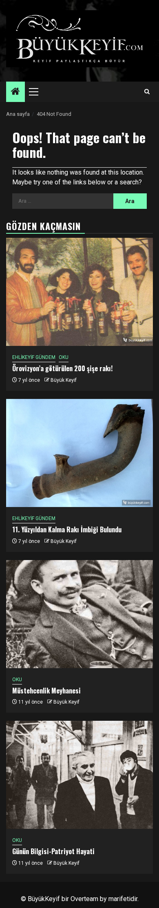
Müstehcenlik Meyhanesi (46, 690)
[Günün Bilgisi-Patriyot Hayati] (79, 775)
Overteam (84, 899)
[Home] (15, 92)
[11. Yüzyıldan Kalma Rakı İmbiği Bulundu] (79, 453)
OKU (63, 357)
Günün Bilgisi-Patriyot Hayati (53, 851)
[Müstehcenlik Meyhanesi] (79, 614)
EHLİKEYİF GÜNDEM (33, 357)
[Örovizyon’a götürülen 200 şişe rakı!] (79, 292)
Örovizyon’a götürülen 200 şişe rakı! (62, 368)
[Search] (147, 92)
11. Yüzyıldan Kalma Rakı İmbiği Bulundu (66, 529)
